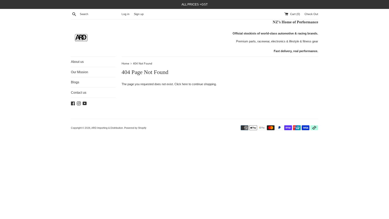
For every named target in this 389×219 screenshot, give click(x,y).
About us (77, 61)
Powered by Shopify (135, 128)
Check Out (311, 14)
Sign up (139, 14)
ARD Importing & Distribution (107, 128)
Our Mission (79, 72)
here (185, 84)
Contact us (78, 92)
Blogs (75, 82)
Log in (125, 14)
